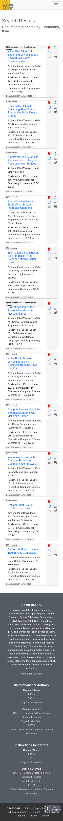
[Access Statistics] (55, 52)
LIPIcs (31, 694)
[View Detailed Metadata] (49, 52)
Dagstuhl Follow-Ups (31, 702)
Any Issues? (56, 808)
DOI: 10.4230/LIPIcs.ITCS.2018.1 (19, 584)
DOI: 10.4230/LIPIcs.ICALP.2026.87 (20, 96)
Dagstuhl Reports (31, 717)
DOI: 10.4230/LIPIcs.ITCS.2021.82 (20, 447)
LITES (31, 725)
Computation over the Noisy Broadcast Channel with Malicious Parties (24, 412)
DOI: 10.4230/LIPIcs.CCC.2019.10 (19, 539)
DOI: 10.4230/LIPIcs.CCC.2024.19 (19, 297)
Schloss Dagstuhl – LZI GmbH (41, 808)
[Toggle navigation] (56, 4)
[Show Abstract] (49, 57)
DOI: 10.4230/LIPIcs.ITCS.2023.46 (20, 399)
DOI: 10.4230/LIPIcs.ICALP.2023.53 (20, 348)
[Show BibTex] (55, 57)
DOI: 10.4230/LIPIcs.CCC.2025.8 (19, 191)
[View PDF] (49, 48)
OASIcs (31, 698)
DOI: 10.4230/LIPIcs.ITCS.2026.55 (20, 147)
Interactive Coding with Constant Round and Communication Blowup (22, 460)
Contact (45, 815)
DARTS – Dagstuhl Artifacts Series (31, 713)
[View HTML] (55, 48)
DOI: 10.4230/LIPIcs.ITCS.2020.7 (19, 495)
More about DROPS (31, 673)
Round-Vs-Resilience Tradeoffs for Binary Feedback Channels (20, 204)
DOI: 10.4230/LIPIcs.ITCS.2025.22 (20, 242)
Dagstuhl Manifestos (31, 721)
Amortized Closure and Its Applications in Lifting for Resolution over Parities (23, 160)
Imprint (21, 815)
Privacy (33, 815)
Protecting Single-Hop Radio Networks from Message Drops (21, 310)
